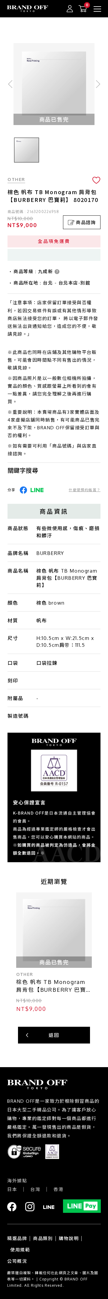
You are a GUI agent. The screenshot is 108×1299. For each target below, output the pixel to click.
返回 (54, 1035)
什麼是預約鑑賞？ (84, 490)
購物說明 (69, 1238)
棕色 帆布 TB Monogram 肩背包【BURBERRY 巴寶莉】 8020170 (51, 986)
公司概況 (17, 1261)
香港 (58, 1189)
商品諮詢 (86, 222)
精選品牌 (17, 1238)
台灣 (35, 1189)
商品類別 (43, 1238)
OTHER (16, 179)
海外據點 (17, 1181)
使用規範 (20, 1250)
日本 (12, 1189)
